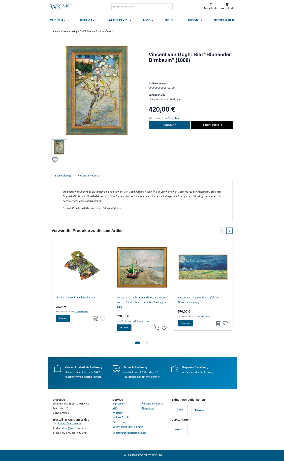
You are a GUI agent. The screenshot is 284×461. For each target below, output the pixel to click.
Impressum (118, 403)
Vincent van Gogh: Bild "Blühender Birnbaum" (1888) (87, 31)
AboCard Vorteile (224, 20)
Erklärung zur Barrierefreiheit (129, 432)
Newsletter (148, 408)
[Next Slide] (229, 231)
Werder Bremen (118, 20)
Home (55, 31)
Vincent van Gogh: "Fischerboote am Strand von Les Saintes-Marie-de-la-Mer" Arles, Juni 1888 (142, 302)
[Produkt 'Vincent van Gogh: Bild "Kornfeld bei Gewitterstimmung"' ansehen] (203, 267)
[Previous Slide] (222, 231)
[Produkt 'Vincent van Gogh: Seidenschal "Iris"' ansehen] (81, 267)
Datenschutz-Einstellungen (127, 427)
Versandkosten (174, 118)
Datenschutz (119, 422)
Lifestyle (193, 20)
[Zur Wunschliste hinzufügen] (55, 159)
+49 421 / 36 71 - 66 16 (69, 423)
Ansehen (63, 318)
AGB (115, 408)
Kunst (145, 20)
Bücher (169, 20)
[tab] (137, 343)
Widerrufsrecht (121, 417)
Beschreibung (63, 175)
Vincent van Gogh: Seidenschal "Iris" (76, 297)
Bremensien (87, 20)
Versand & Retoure (88, 175)
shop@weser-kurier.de (75, 428)
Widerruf (117, 413)
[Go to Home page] (60, 6)
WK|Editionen (57, 20)
